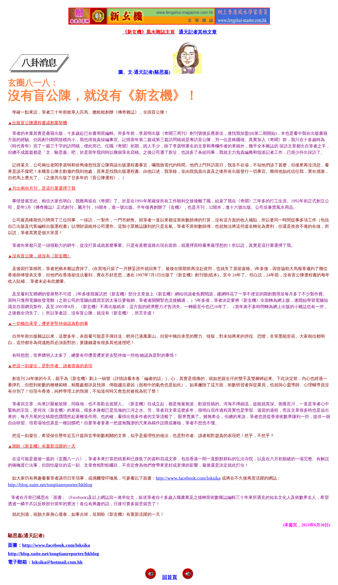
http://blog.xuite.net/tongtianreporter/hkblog (50, 484)
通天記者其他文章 (198, 32)
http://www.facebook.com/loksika (188, 478)
